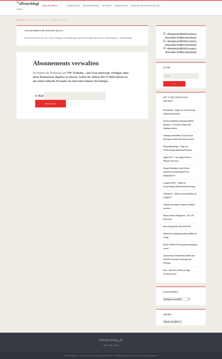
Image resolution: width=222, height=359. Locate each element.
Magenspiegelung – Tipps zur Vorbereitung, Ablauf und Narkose (177, 148)
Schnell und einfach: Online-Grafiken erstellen (179, 206)
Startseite (73, 6)
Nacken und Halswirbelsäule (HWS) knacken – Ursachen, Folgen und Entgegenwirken (178, 124)
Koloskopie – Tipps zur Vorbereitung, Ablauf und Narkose (179, 112)
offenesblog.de (111, 340)
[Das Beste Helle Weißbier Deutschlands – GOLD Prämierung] (180, 37)
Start (20, 20)
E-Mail (39, 95)
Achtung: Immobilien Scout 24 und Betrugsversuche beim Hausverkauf (178, 137)
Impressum (121, 6)
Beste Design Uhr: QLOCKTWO (177, 226)
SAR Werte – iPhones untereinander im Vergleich (179, 195)
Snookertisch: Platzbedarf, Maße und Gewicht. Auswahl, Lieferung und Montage (179, 259)
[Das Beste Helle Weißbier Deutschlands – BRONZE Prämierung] (180, 52)
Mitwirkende (91, 6)
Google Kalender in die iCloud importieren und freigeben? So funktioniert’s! (176, 172)
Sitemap (107, 6)
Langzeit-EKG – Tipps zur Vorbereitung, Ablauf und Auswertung (179, 185)
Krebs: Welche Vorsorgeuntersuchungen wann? (180, 246)
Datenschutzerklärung (146, 6)
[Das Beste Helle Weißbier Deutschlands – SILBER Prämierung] (180, 45)
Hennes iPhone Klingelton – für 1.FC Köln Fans (178, 217)
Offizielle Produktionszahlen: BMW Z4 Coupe (180, 235)
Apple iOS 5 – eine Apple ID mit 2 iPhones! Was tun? (177, 159)
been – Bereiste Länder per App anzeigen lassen (176, 272)
